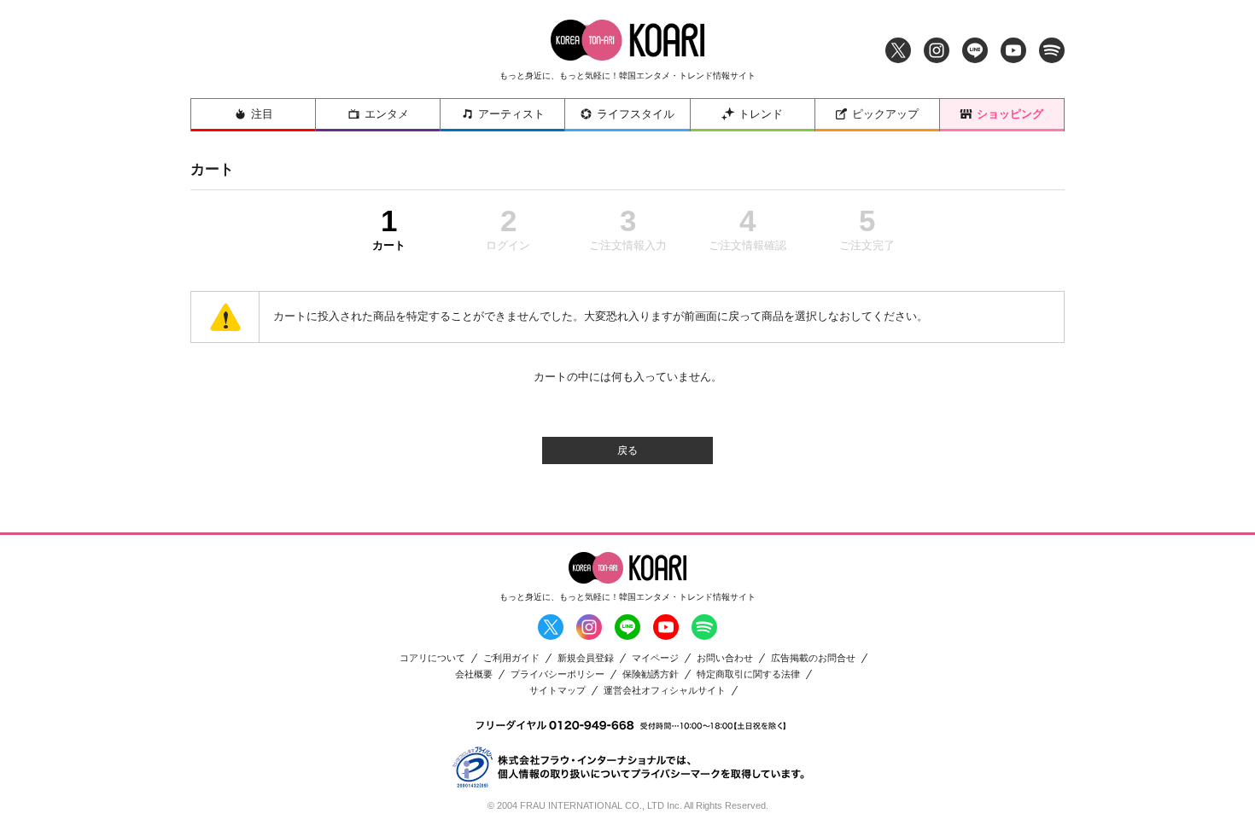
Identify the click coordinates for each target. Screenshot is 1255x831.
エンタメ (387, 114)
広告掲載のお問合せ (813, 658)
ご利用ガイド (511, 658)
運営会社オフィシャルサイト (665, 690)
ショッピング (1010, 114)
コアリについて (432, 658)
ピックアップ (885, 114)
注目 (262, 114)
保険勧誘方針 (650, 674)
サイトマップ (557, 690)
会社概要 (474, 674)
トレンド (760, 114)
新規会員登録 (585, 658)
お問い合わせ (725, 658)
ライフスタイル (635, 114)
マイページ (655, 658)
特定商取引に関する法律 (748, 674)
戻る (627, 450)
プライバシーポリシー (557, 674)
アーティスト (511, 114)
